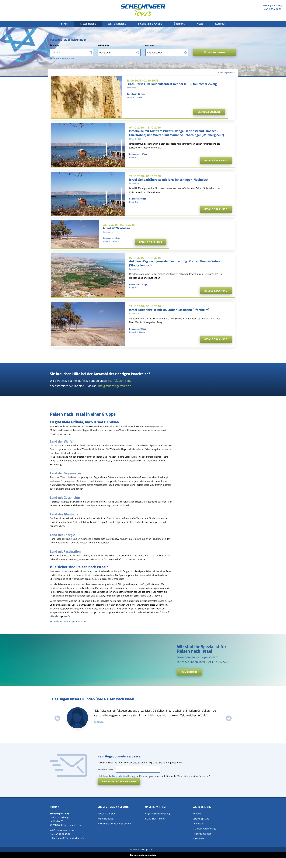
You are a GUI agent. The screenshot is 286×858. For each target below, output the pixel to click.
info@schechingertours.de (114, 385)
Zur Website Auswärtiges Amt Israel (68, 621)
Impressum (198, 823)
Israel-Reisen (88, 23)
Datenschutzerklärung (123, 776)
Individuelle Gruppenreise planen (114, 823)
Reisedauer (103, 45)
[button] (57, 718)
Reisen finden (216, 52)
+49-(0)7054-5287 (119, 380)
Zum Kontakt (189, 672)
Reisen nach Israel (107, 813)
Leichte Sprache (201, 818)
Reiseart (149, 45)
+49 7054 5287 (273, 9)
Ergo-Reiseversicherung (157, 813)
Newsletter (198, 838)
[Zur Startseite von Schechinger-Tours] (143, 10)
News (200, 23)
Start (64, 23)
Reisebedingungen (202, 833)
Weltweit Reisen (106, 818)
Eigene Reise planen (150, 23)
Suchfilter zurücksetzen (63, 58)
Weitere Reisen (117, 23)
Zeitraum (54, 45)
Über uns (179, 23)
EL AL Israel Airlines (155, 818)
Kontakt (220, 23)
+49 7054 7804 (62, 834)
